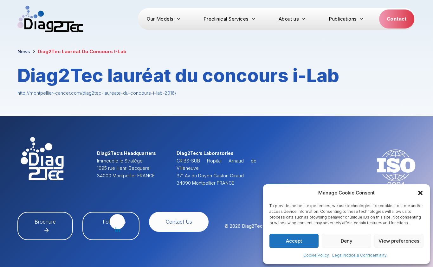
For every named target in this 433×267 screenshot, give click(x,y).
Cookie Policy (316, 255)
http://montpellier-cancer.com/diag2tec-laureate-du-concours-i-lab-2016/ (96, 93)
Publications (343, 19)
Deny (346, 241)
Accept (294, 241)
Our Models (160, 19)
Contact (397, 19)
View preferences (398, 241)
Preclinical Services (226, 19)
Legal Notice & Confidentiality (359, 255)
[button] (420, 193)
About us (289, 19)
